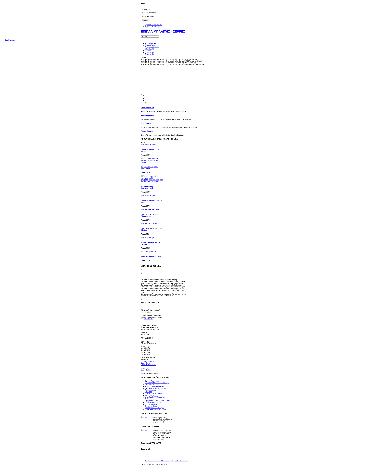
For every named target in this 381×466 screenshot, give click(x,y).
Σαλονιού (147, 108)
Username (146, 9)
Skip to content (10, 40)
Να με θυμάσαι (147, 16)
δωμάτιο (147, 131)
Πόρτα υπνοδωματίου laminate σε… (149, 167)
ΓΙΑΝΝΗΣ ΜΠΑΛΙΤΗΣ (148, 365)
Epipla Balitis (145, 363)
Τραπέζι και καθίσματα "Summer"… (149, 215)
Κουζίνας (147, 115)
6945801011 (148, 319)
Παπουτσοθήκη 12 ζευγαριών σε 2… (148, 187)
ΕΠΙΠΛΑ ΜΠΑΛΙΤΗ (147, 361)
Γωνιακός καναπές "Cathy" (151, 256)
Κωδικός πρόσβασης (149, 13)
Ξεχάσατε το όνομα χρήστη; (154, 26)
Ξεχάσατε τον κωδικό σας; (154, 25)
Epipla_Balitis (146, 370)
